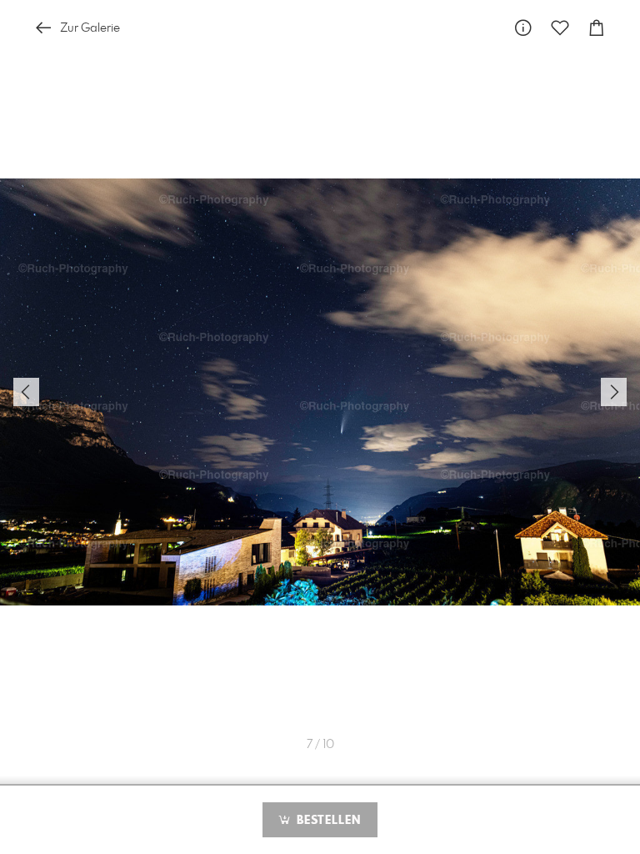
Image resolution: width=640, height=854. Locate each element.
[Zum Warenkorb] (597, 28)
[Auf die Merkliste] (560, 28)
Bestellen (326, 820)
